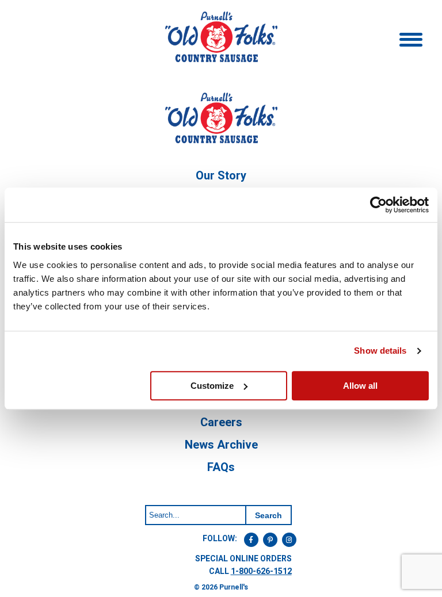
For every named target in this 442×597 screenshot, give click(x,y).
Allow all (360, 386)
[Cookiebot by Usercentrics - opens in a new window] (378, 204)
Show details (380, 350)
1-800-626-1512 (261, 571)
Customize (212, 386)
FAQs (221, 467)
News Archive (221, 445)
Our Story (221, 175)
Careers (221, 422)
